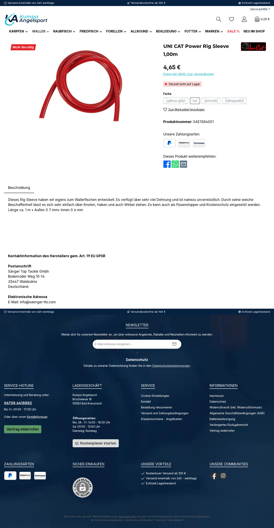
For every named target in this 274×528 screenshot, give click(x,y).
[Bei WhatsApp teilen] (175, 164)
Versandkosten (127, 516)
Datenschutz (218, 401)
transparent (236, 101)
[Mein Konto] (244, 19)
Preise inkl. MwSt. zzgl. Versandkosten (188, 74)
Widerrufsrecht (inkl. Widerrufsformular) (236, 407)
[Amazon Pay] (184, 143)
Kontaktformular (37, 416)
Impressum (217, 395)
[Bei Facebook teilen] (167, 164)
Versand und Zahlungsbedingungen (165, 413)
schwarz (212, 101)
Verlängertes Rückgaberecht (229, 424)
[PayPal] (169, 143)
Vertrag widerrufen (23, 429)
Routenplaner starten (97, 443)
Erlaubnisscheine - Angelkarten (161, 419)
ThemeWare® (175, 520)
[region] (81, 85)
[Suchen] (218, 19)
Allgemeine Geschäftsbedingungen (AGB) (237, 413)
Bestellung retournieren (156, 407)
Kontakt (146, 401)
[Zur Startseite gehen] (26, 19)
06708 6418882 (18, 403)
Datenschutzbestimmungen (171, 366)
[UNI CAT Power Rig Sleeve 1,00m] (81, 85)
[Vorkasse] (199, 143)
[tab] (19, 188)
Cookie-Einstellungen (155, 395)
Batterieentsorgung (222, 419)
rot (196, 101)
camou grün (177, 101)
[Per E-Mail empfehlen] (183, 164)
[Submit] (174, 344)
